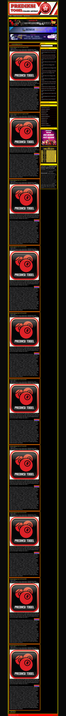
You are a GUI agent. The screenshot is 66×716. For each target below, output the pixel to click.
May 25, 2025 (13, 513)
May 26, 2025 (13, 447)
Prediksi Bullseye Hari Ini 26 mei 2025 (18, 512)
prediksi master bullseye (32, 108)
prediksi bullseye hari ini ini (17, 101)
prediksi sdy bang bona (46, 182)
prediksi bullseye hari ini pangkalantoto (17, 103)
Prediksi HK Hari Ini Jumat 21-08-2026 (48, 99)
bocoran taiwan (46, 170)
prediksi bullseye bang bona (33, 99)
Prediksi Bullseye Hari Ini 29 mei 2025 (18, 313)
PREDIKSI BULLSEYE (32, 49)
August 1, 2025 (13, 115)
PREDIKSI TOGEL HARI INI (17, 15)
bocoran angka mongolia (48, 169)
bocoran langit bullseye (32, 93)
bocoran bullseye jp (14, 93)
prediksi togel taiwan (52, 187)
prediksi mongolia (53, 177)
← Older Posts (12, 711)
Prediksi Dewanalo (12, 1)
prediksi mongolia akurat (44, 178)
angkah (47, 166)
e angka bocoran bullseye (27, 94)
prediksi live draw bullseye (22, 108)
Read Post (37, 87)
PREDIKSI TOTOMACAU (46, 125)
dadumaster (51, 171)
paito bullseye (25, 95)
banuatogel (51, 168)
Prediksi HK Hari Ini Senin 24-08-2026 (48, 55)
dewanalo (44, 173)
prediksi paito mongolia (47, 181)
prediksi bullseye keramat (21, 105)
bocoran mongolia (54, 169)
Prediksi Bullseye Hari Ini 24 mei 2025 (18, 645)
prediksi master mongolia (47, 177)
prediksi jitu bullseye (13, 108)
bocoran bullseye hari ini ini (24, 90)
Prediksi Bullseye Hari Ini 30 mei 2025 (18, 246)
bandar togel (44, 168)
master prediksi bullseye (17, 95)
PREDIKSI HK (44, 112)
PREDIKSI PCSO (44, 118)
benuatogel (43, 169)
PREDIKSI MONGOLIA (45, 116)
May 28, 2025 (13, 314)
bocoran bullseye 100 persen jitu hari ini (26, 88)
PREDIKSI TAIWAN (44, 123)
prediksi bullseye (19, 98)
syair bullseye (20, 110)
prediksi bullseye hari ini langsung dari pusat (30, 101)
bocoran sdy (42, 170)
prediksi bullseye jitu (24, 104)
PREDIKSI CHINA (44, 111)
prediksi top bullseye (13, 110)
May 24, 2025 (13, 580)
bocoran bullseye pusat (23, 93)
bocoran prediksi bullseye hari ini (16, 94)
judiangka (52, 173)
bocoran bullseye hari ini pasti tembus (24, 158)
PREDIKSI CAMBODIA (45, 109)
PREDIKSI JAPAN (44, 114)
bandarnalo (53, 166)
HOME (10, 15)
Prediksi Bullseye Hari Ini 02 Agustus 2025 (19, 47)
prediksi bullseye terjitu (26, 106)
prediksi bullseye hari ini (14, 50)
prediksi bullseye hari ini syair (29, 103)
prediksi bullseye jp (31, 104)
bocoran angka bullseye (23, 49)
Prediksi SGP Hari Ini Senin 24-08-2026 (48, 50)
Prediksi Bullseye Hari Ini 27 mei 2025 (18, 446)
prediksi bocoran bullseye (25, 163)
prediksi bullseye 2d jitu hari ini (28, 98)
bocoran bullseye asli (33, 89)
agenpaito (43, 166)
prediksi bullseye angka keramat (21, 99)
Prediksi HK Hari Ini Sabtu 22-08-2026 (48, 86)
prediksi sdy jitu (51, 182)
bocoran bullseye (15, 88)
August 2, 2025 (13, 48)
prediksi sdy (51, 181)
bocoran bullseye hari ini (14, 90)
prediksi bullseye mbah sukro (32, 105)
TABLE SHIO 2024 (27, 15)
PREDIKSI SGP (44, 121)
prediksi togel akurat (47, 185)
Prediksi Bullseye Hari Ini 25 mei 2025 (18, 579)
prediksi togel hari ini (48, 186)
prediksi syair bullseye (14, 109)
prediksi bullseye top (34, 106)
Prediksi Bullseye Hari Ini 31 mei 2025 (18, 180)
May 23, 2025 (13, 646)
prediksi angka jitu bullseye (33, 95)
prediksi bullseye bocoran (14, 100)
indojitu (49, 173)
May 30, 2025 (13, 181)
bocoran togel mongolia (51, 170)
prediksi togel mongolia (47, 187)
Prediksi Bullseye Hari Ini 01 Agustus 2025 (19, 113)
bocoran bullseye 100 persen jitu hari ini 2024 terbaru (19, 89)
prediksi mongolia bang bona (50, 178)
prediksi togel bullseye (23, 50)
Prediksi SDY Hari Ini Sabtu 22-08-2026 (48, 88)
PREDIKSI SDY (44, 120)
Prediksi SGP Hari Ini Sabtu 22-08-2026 (48, 81)
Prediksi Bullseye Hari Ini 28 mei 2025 (18, 379)
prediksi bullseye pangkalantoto (15, 106)
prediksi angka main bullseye (15, 163)
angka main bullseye (14, 49)
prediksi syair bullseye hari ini (23, 109)
